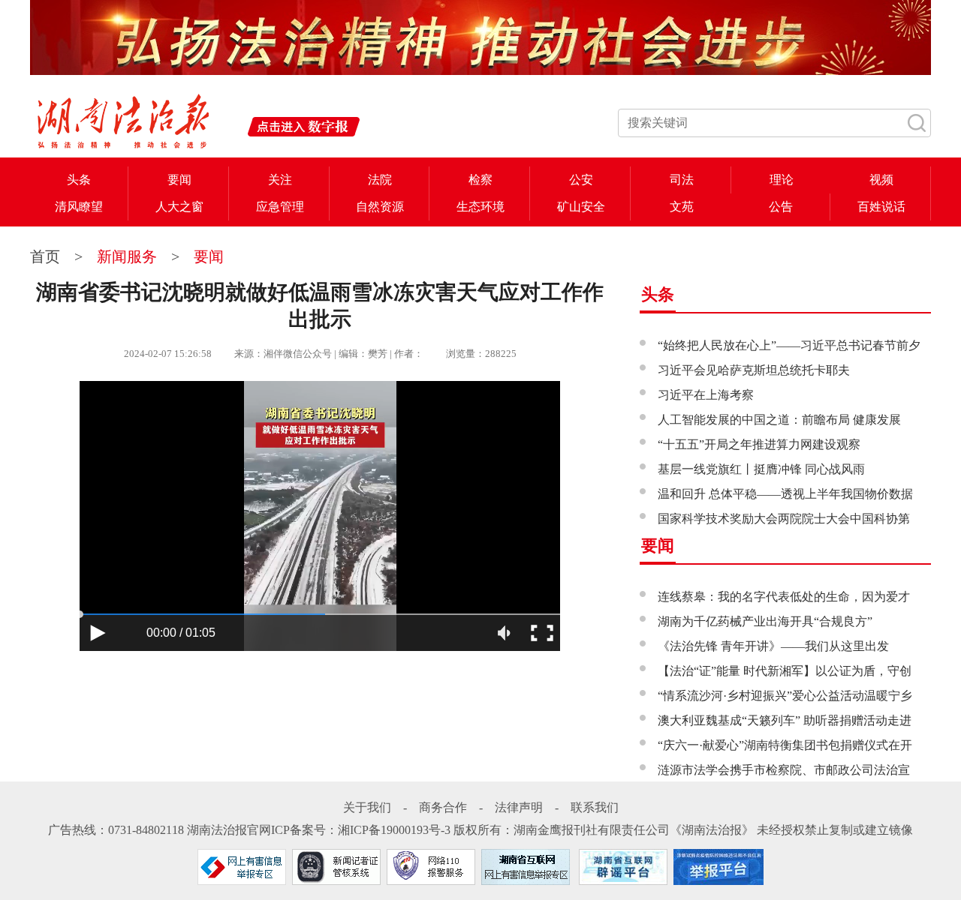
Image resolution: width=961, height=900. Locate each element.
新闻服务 (127, 256)
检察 (480, 179)
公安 (581, 179)
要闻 (179, 179)
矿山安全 (581, 206)
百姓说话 (881, 206)
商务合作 (443, 807)
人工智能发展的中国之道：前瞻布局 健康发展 (779, 419)
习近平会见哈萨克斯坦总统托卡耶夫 (754, 370)
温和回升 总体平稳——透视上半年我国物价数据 (785, 494)
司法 (682, 179)
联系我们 (595, 807)
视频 (881, 179)
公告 (781, 206)
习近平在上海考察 (706, 394)
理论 (782, 179)
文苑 (682, 206)
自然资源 (380, 206)
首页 (47, 256)
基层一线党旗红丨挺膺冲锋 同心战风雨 (761, 469)
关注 (280, 179)
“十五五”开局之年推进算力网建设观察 (759, 444)
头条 (79, 179)
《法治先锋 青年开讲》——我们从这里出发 (773, 646)
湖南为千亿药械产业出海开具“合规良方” (765, 621)
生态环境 (480, 206)
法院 (380, 179)
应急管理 (280, 206)
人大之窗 (179, 206)
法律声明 (519, 807)
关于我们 (367, 807)
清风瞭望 (79, 206)
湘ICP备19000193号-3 (394, 830)
